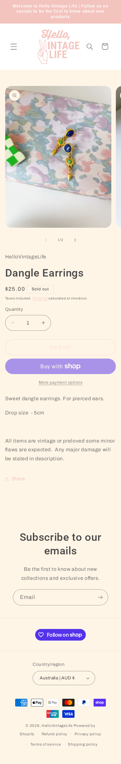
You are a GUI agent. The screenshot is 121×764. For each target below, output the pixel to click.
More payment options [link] (61, 382)
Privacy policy (88, 734)
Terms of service (45, 744)
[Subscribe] (100, 597)
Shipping (40, 298)
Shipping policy (83, 744)
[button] (13, 46)
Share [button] (18, 478)
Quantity (14, 309)
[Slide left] (46, 240)
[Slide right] (75, 240)
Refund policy (55, 734)
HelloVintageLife (57, 725)
